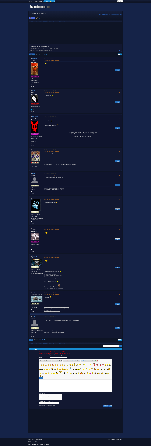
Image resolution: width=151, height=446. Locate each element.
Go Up (31, 339)
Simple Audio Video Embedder (34, 442)
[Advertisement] (75, 34)
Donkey (34, 256)
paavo (34, 228)
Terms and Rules (114, 439)
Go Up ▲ (121, 439)
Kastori (34, 59)
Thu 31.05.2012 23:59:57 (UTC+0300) (51, 92)
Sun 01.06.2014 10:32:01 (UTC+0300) (51, 317)
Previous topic (111, 50)
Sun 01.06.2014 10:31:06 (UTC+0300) (51, 294)
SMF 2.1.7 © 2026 (31, 439)
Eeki (33, 173)
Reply (119, 54)
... (43, 54)
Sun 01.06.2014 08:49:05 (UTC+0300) (51, 199)
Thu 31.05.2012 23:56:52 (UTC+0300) (51, 60)
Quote (118, 70)
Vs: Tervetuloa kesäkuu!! (50, 90)
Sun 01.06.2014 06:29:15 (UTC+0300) (51, 151)
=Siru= (34, 150)
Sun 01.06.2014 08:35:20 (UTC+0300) (51, 175)
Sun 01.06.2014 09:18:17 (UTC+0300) (51, 229)
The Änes (35, 116)
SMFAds (29, 441)
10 (44, 54)
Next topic (118, 50)
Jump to (100, 346)
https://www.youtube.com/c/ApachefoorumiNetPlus (110, 14)
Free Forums (35, 441)
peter (33, 91)
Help (109, 439)
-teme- (34, 198)
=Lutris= (34, 293)
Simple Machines (39, 439)
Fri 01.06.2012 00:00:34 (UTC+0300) (51, 117)
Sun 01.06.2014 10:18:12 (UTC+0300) (51, 257)
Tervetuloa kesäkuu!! (49, 58)
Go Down (32, 54)
